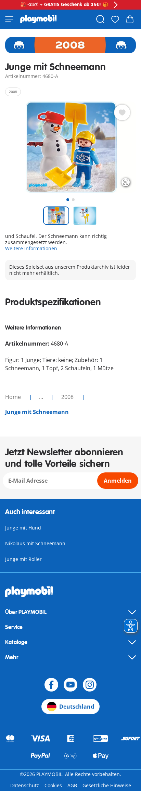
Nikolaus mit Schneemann (35, 543)
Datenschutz (24, 785)
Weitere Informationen (31, 248)
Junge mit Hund (23, 527)
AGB (72, 785)
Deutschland (76, 706)
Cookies (53, 785)
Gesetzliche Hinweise (106, 785)
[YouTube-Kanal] (70, 685)
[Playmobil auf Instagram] (90, 685)
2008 (68, 397)
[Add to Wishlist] (122, 112)
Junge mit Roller (23, 559)
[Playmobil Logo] (38, 19)
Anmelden (118, 480)
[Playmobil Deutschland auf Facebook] (51, 685)
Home (13, 397)
